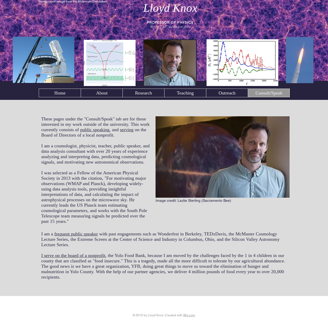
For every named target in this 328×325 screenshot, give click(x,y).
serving (127, 129)
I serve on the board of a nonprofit (73, 255)
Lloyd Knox (170, 8)
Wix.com (189, 315)
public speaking (94, 129)
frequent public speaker (76, 233)
